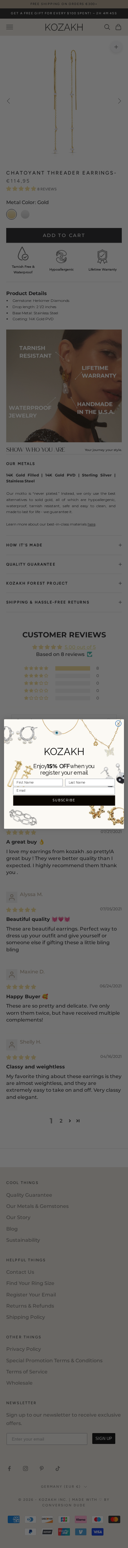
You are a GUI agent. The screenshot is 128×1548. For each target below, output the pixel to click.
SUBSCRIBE (64, 800)
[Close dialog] (118, 723)
